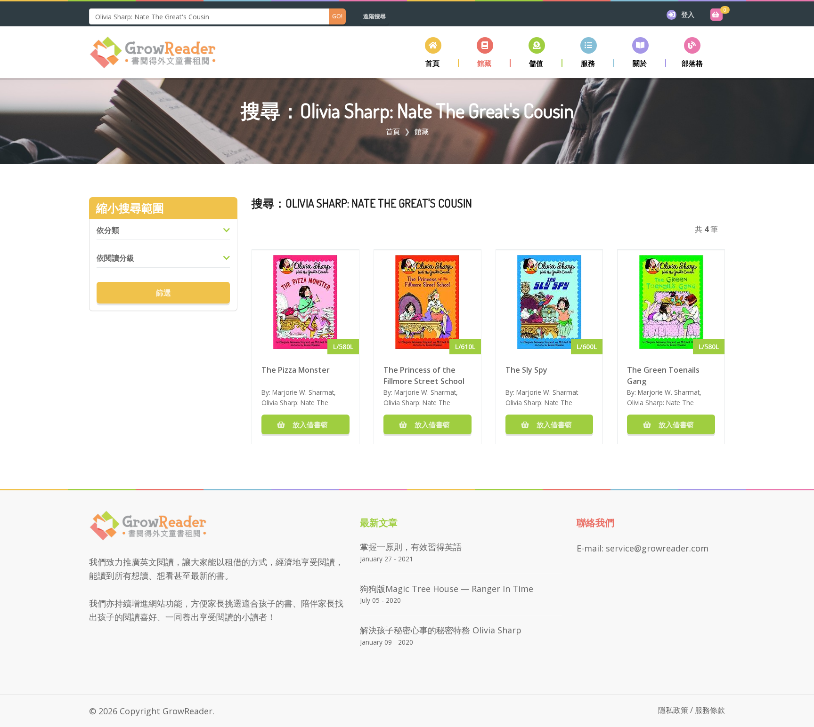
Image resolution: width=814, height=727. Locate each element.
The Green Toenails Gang (663, 375)
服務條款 (710, 710)
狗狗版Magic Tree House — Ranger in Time (446, 588)
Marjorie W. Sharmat (303, 392)
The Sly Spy (526, 370)
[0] (716, 14)
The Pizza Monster (295, 370)
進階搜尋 (374, 16)
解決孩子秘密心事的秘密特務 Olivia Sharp (440, 630)
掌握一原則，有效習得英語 (411, 546)
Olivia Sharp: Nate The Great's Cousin (294, 407)
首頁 (393, 131)
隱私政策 (673, 710)
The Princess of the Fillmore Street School (423, 375)
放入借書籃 (309, 424)
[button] (485, 52)
